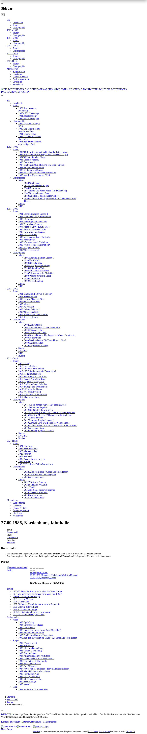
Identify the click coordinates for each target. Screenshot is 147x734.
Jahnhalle (11, 542)
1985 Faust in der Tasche (29, 663)
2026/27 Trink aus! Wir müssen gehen (35, 464)
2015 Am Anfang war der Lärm (32, 376)
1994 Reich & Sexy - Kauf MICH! (34, 227)
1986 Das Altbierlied (27, 666)
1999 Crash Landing (33, 281)
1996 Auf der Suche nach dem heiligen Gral (29, 142)
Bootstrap (36, 732)
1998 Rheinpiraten (26, 239)
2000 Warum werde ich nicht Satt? (34, 245)
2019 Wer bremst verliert (29, 392)
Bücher (21, 356)
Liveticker (17, 82)
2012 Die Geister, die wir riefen (38, 410)
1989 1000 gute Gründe (29, 676)
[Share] (34, 568)
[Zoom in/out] (42, 568)
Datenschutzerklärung (31, 722)
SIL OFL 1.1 (130, 732)
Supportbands (19, 71)
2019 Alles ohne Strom (28, 397)
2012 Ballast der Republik (36, 407)
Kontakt (4, 722)
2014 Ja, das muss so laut (29, 374)
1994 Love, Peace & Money (37, 265)
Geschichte (18, 22)
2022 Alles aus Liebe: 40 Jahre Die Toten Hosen (46, 472)
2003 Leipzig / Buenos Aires (31, 299)
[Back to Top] (2, 710)
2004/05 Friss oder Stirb (29, 301)
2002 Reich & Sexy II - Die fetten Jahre (42, 327)
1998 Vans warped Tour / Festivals (34, 237)
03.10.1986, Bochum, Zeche (54, 576)
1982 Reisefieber (26, 645)
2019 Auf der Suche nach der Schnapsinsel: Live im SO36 (50, 425)
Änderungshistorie (21, 79)
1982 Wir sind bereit (27, 643)
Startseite (11, 697)
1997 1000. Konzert (27, 234)
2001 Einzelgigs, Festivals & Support (35, 294)
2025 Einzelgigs (25, 461)
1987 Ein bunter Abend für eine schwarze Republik (41, 165)
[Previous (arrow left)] (31, 570)
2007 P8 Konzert (26, 307)
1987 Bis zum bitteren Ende (36, 193)
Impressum (15, 722)
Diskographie (19, 27)
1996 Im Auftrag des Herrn (36, 270)
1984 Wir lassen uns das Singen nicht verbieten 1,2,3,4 (43, 154)
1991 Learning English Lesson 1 (33, 214)
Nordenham (12, 537)
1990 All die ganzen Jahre (30, 679)
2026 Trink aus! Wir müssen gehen (40, 474)
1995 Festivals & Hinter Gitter (32, 229)
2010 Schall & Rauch (28, 317)
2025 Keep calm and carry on (31, 459)
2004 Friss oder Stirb (33, 330)
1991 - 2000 (12, 38)
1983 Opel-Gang (31, 183)
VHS (20, 206)
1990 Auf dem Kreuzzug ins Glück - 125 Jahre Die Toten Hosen (47, 638)
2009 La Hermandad (33, 343)
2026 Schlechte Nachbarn (36, 492)
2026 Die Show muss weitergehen (39, 490)
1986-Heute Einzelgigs (28, 118)
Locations (17, 74)
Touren (16, 25)
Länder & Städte (20, 76)
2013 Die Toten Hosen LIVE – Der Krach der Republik (49, 412)
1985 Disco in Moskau (28, 159)
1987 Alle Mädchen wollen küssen (34, 671)
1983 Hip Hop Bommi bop (30, 648)
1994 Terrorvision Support (30, 224)
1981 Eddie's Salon (27, 134)
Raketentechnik (50, 722)
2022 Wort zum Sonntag (35, 482)
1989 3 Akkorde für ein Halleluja (33, 689)
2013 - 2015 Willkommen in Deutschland (37, 371)
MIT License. (93, 732)
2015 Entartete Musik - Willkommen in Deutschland (47, 415)
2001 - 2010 (12, 45)
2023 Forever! (24, 454)
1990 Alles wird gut (27, 681)
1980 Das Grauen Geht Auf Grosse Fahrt (28, 130)
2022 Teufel (29, 487)
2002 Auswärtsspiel (33, 325)
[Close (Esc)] (31, 568)
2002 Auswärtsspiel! (27, 296)
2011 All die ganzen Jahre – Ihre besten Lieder (45, 405)
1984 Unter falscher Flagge (36, 185)
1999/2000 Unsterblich (28, 250)
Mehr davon (12, 69)
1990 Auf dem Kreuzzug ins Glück (34, 175)
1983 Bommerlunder (27, 653)
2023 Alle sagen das (27, 451)
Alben (21, 180)
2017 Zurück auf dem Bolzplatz (32, 384)
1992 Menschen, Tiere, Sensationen (34, 216)
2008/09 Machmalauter (28, 312)
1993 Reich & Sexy (33, 263)
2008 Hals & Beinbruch (29, 309)
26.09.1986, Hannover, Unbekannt (45, 573)
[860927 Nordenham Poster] (18, 570)
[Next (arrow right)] (34, 570)
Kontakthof (18, 84)
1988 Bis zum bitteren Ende (31, 167)
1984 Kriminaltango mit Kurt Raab (34, 656)
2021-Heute (12, 61)
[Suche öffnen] (73, 96)
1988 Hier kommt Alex (28, 674)
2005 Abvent (24, 304)
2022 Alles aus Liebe (27, 448)
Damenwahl (12, 532)
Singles (21, 203)
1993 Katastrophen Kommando (32, 221)
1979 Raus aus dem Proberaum (27, 109)
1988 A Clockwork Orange (30, 170)
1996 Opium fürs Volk (34, 268)
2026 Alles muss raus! (34, 477)
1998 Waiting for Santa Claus (37, 276)
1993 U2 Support (26, 219)
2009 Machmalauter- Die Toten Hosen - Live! (45, 340)
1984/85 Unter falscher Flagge (32, 157)
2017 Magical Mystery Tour (31, 381)
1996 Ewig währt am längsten (32, 232)
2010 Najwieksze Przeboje (36, 345)
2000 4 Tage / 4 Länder (29, 247)
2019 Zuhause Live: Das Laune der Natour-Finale (46, 423)
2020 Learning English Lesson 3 (39, 430)
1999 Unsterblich (32, 278)
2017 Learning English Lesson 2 (39, 420)
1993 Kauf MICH (32, 260)
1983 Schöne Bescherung (30, 650)
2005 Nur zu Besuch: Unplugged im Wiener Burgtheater (49, 335)
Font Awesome (104, 732)
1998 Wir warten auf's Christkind (33, 242)
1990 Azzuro (24, 684)
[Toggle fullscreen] (39, 568)
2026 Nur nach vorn (33, 495)
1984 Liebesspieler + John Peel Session (36, 658)
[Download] (37, 568)
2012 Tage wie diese (27, 366)
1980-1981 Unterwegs (28, 113)
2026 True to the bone (34, 497)
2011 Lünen (23, 363)
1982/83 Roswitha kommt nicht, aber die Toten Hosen (42, 152)
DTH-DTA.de (7, 714)
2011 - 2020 (12, 53)
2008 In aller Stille (32, 337)
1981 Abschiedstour (27, 116)
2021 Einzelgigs (25, 446)
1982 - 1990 (12, 30)
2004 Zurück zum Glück (35, 332)
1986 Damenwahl (26, 162)
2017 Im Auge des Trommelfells (33, 386)
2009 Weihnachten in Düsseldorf (33, 314)
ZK (8, 20)
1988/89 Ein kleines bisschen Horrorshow (37, 172)
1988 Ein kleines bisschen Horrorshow (41, 196)
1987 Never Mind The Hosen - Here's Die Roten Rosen (43, 669)
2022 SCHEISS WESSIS (35, 485)
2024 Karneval (25, 456)
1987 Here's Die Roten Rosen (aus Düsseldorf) (45, 190)
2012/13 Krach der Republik (31, 368)
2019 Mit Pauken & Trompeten (32, 394)
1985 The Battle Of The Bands (32, 661)
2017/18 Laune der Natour (30, 389)
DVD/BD (22, 350)
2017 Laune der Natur (34, 417)
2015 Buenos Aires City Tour (31, 379)
